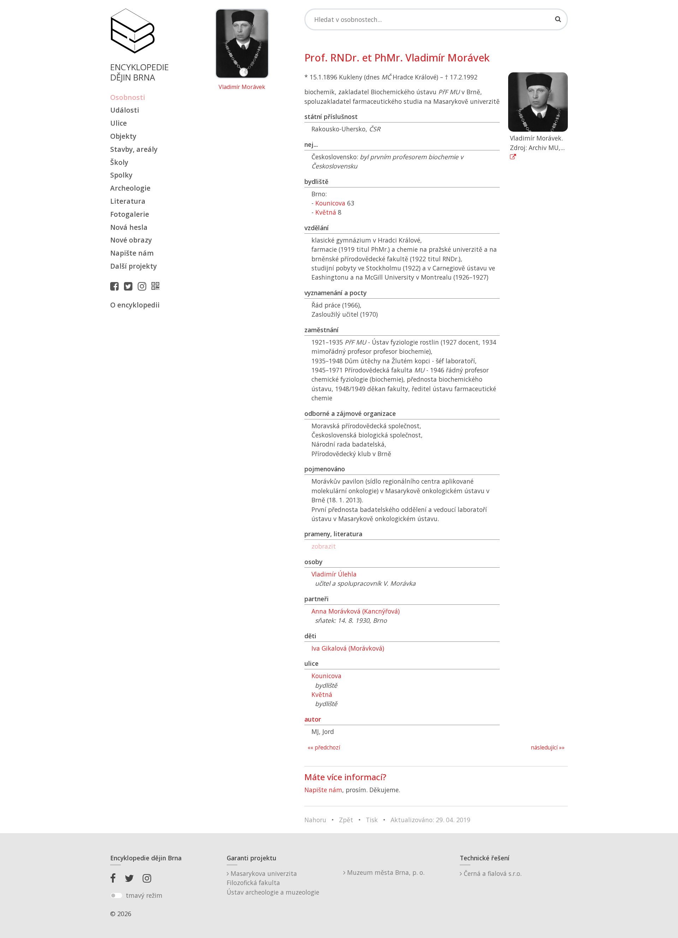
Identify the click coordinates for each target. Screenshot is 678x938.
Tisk (372, 819)
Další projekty (133, 266)
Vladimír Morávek (242, 87)
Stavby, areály (133, 149)
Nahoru (315, 819)
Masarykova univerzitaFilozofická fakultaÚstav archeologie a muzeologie (273, 882)
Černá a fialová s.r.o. (492, 873)
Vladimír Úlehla (334, 574)
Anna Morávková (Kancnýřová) (355, 611)
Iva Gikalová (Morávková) (347, 648)
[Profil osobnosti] (157, 286)
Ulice (118, 123)
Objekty (123, 136)
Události (124, 110)
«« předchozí (324, 747)
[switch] (116, 895)
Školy (119, 162)
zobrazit (323, 546)
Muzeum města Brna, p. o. (384, 872)
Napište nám (132, 253)
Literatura (127, 201)
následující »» (548, 747)
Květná (325, 212)
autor (312, 719)
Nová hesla (129, 227)
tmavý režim (144, 895)
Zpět (346, 819)
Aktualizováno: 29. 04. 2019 (430, 819)
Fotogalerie (129, 214)
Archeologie (130, 188)
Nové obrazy (131, 240)
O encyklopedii (135, 305)
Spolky (121, 175)
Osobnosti (127, 97)
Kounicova (330, 203)
